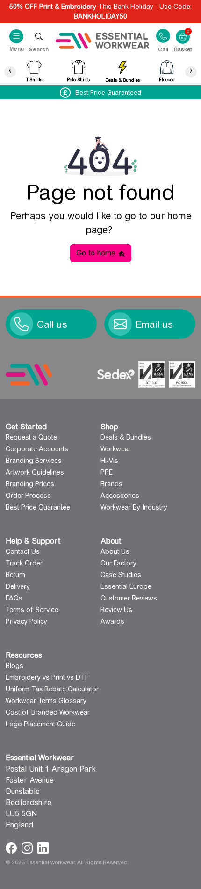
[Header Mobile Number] (163, 35)
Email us (154, 324)
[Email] (120, 324)
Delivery (18, 586)
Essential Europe (125, 586)
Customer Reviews (128, 598)
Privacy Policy (26, 621)
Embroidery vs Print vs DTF (47, 677)
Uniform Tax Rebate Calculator (52, 689)
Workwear (115, 449)
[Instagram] (28, 847)
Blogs (14, 665)
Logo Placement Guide (40, 724)
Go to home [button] (97, 252)
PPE (106, 472)
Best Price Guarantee (38, 507)
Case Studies (120, 575)
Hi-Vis (109, 460)
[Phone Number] (21, 324)
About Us (114, 551)
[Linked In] (43, 847)
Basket (182, 31)
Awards (112, 621)
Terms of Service (32, 609)
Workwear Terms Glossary (46, 700)
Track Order (24, 563)
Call (163, 49)
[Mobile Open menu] (39, 36)
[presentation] (10, 71)
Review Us (116, 609)
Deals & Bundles (125, 437)
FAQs (14, 598)
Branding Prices (30, 484)
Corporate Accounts (37, 449)
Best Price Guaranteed (108, 92)
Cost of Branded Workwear (48, 712)
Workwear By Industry (133, 507)
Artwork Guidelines (35, 472)
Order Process (28, 495)
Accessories (119, 495)
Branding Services (34, 460)
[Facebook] (12, 847)
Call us (52, 324)
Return (15, 575)
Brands (111, 484)
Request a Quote (31, 437)
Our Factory (118, 563)
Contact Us (23, 551)
